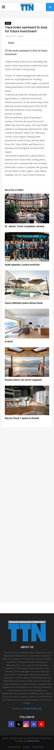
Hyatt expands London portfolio (22, 264)
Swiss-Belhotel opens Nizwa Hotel (24, 303)
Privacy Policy (38, 747)
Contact (26, 747)
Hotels (8, 23)
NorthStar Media (32, 741)
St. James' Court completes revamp (24, 226)
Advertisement (14, 747)
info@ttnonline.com (32, 708)
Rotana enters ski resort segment (23, 379)
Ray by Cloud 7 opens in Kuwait (22, 418)
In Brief (9, 341)
